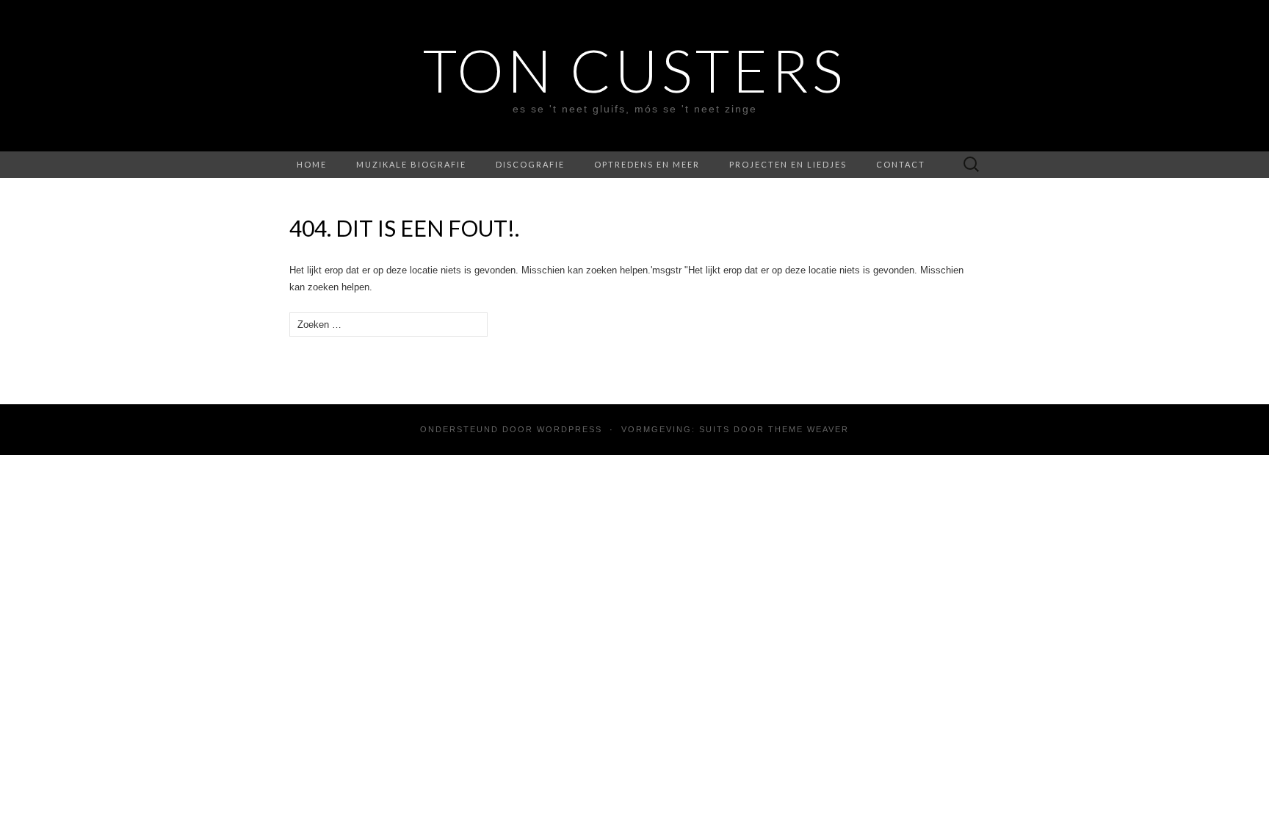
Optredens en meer (647, 164)
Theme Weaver (808, 429)
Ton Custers (634, 70)
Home (312, 164)
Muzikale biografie (411, 164)
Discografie (530, 164)
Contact (900, 164)
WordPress (569, 429)
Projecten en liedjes (788, 164)
